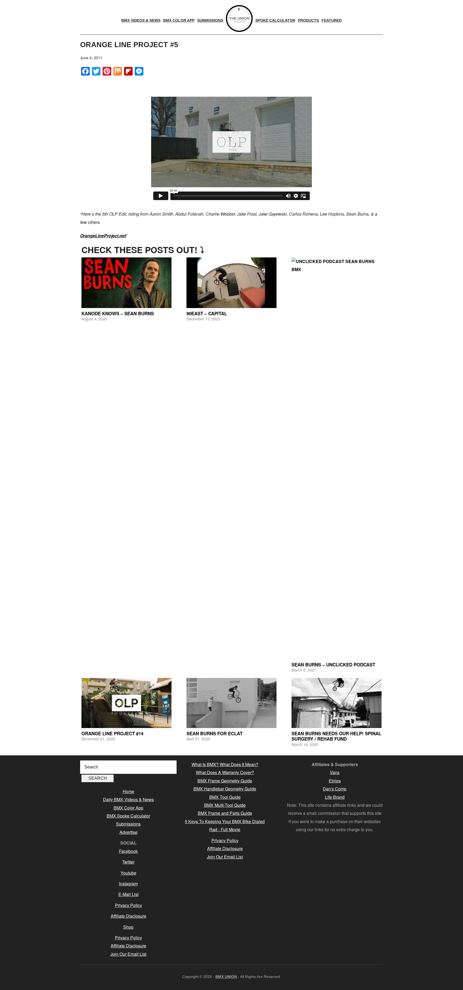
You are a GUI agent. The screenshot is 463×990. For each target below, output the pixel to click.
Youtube (128, 873)
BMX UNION (226, 976)
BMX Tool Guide (225, 797)
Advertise (128, 832)
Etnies (335, 781)
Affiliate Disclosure (128, 916)
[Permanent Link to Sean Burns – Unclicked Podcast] (337, 458)
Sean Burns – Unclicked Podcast (333, 664)
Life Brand (335, 797)
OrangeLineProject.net (103, 235)
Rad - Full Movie (224, 829)
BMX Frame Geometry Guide (224, 781)
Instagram (128, 883)
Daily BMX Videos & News (128, 799)
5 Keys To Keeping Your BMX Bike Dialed (225, 821)
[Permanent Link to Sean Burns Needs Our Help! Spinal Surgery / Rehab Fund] (337, 703)
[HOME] (239, 18)
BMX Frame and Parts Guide (225, 813)
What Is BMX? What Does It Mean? (225, 764)
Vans (334, 772)
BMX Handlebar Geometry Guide (224, 789)
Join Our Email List (128, 954)
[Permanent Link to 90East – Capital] (231, 282)
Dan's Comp (334, 789)
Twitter (128, 862)
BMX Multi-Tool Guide (225, 805)
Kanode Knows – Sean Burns (117, 313)
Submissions (128, 824)
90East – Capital (206, 313)
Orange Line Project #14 (112, 733)
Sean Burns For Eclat (214, 733)
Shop (128, 927)
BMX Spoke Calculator (128, 816)
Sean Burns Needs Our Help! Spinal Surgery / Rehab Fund (336, 736)
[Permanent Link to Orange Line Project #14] (126, 703)
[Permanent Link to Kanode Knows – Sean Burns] (126, 282)
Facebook (128, 851)
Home (128, 791)
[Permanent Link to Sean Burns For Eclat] (231, 703)
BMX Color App (128, 808)
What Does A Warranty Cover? (225, 772)
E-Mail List (128, 894)
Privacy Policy (128, 905)
